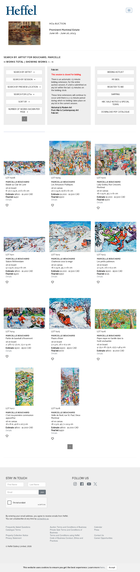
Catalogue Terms (13, 529)
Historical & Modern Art (61, 108)
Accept (112, 568)
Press (96, 529)
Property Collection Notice (17, 535)
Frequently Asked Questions (18, 527)
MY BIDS (115, 80)
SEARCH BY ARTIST (23, 72)
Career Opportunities (103, 538)
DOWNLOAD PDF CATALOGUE (115, 112)
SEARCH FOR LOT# (23, 94)
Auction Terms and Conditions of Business (68, 527)
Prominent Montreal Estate (64, 30)
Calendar (98, 527)
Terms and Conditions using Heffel (65, 535)
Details (9, 200)
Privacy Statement (13, 538)
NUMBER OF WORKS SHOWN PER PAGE (24, 110)
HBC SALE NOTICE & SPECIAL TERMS (115, 103)
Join (42, 492)
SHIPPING (115, 94)
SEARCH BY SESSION (23, 80)
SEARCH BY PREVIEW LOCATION (24, 87)
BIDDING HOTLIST (115, 72)
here (102, 568)
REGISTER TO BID (115, 87)
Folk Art (54, 113)
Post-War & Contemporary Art (65, 110)
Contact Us (99, 535)
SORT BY (23, 102)
